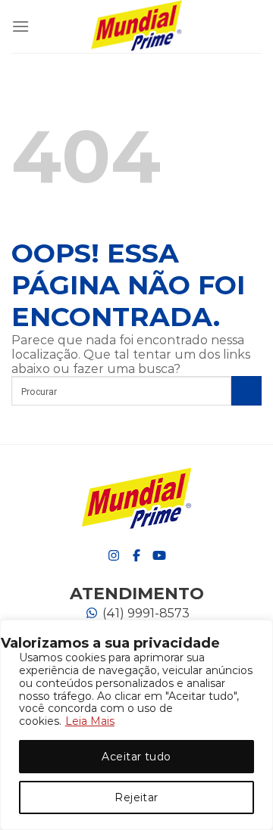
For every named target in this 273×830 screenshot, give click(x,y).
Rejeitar (136, 797)
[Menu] (20, 26)
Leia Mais (90, 721)
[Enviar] (246, 391)
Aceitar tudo (136, 756)
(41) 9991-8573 (144, 613)
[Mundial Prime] (136, 26)
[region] (136, 725)
